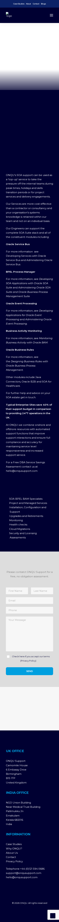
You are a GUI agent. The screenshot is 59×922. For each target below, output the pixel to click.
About (28, 4)
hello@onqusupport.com (22, 877)
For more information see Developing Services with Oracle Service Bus (26, 256)
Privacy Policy (28, 660)
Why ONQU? (14, 848)
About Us (12, 852)
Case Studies (18, 4)
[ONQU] (9, 15)
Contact (36, 4)
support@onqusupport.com (23, 873)
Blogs (43, 4)
